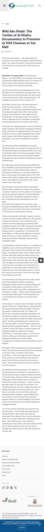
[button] (22, 24)
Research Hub (6, 472)
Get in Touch (6, 469)
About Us (5, 456)
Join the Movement (8, 466)
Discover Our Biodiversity (10, 459)
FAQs (3, 475)
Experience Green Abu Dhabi (11, 462)
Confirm (22, 527)
